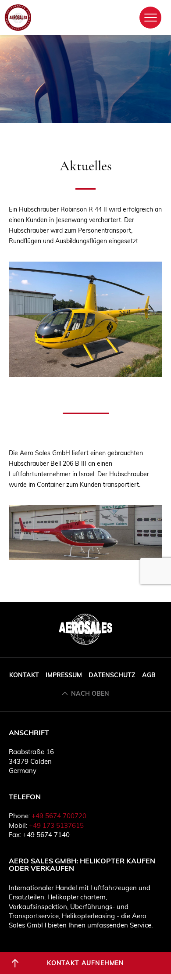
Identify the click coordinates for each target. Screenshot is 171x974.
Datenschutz (112, 675)
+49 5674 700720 (59, 816)
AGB (149, 675)
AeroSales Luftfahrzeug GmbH (18, 17)
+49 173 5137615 (56, 825)
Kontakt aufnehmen (85, 963)
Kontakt (24, 675)
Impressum (64, 675)
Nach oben (90, 693)
